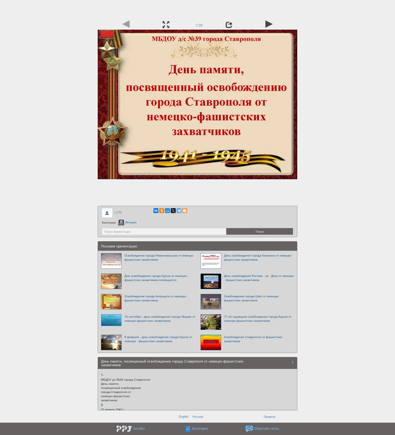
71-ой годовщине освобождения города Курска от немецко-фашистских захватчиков (257, 318)
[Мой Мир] (167, 210)
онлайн (139, 428)
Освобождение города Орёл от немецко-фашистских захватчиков (251, 298)
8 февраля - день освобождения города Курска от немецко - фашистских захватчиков (158, 339)
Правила (269, 416)
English (183, 416)
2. (102, 404)
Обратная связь (266, 428)
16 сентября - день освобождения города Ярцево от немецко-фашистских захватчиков (159, 318)
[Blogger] (184, 210)
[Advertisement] (197, 9)
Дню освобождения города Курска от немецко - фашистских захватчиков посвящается (156, 278)
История (131, 222)
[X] (173, 210)
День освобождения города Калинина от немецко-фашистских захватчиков (258, 257)
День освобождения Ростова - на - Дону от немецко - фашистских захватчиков (259, 278)
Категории (200, 428)
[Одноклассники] (161, 210)
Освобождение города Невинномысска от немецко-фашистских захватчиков (159, 257)
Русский (198, 416)
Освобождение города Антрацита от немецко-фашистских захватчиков (155, 298)
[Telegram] (179, 210)
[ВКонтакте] (155, 210)
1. (102, 374)
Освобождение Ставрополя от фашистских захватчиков (253, 339)
